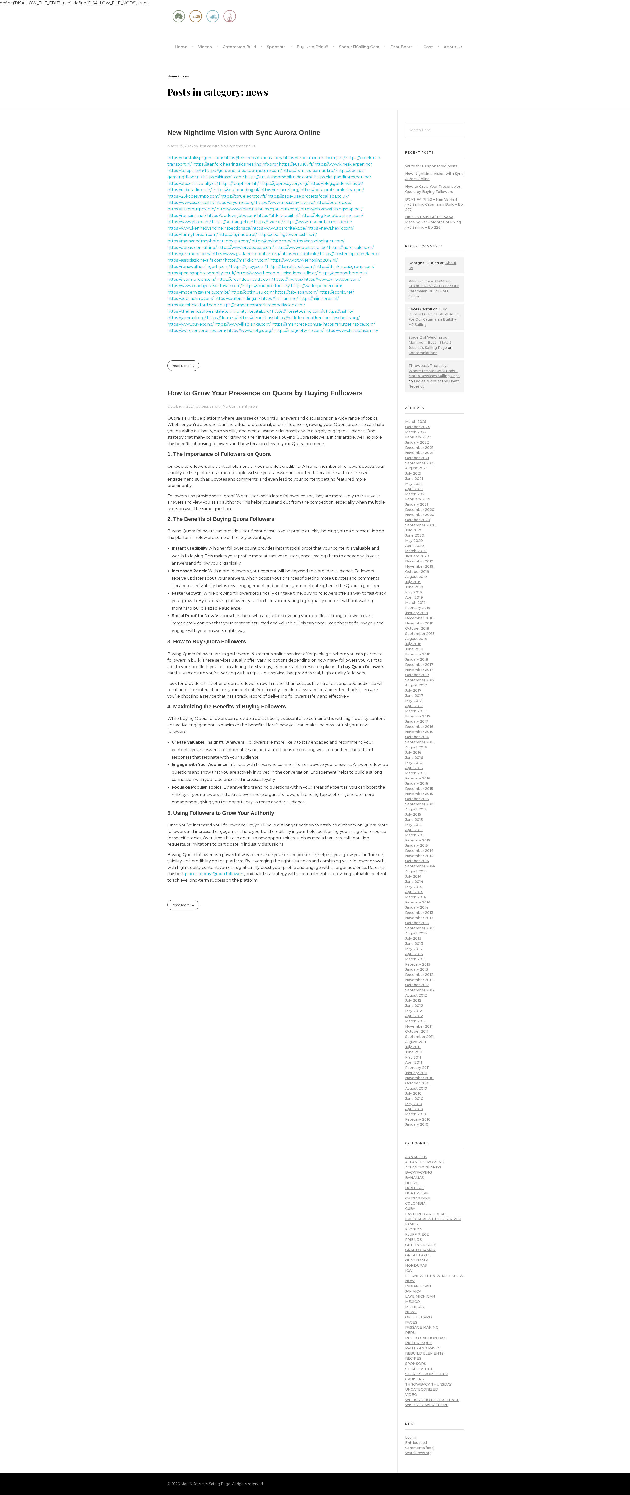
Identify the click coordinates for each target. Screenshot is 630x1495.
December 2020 (419, 509)
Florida (413, 1229)
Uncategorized (421, 1389)
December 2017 (419, 664)
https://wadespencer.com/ (316, 285)
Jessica (205, 146)
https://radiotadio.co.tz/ (189, 189)
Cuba (410, 1208)
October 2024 (417, 427)
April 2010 (414, 1109)
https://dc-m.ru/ (222, 317)
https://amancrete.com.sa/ (297, 324)
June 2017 (414, 695)
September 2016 (420, 742)
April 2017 (414, 706)
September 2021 (420, 463)
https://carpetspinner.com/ (318, 241)
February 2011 (417, 1067)
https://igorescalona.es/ (351, 247)
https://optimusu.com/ (252, 292)
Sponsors (415, 1363)
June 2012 (414, 1005)
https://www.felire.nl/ (237, 209)
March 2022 (415, 432)
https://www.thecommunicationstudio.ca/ (277, 273)
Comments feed (419, 1448)
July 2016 (413, 752)
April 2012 (414, 1016)
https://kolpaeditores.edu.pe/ (342, 177)
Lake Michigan (420, 1296)
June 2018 (414, 649)
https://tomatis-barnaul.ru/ (309, 170)
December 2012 (419, 974)
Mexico (412, 1301)
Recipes (413, 1358)
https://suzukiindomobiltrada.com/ (278, 177)
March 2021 (415, 494)
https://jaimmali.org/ (186, 317)
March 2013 (415, 959)
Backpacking (418, 1172)
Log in (410, 1437)
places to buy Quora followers (214, 874)
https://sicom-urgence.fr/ (191, 279)
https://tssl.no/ (339, 311)
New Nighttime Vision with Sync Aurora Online (243, 132)
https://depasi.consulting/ (192, 247)
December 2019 (419, 561)
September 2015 (419, 804)
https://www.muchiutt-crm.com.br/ (318, 221)
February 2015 (417, 840)
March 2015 (415, 835)
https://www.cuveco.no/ (190, 324)
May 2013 (413, 949)
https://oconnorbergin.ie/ (343, 273)
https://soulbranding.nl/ (236, 189)
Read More (181, 366)
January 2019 (416, 613)
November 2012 (419, 980)
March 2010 (415, 1114)
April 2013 (414, 954)
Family (412, 1224)
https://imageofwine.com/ (298, 330)
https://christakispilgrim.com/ (195, 158)
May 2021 (413, 484)
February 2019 (417, 608)
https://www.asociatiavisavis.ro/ (285, 202)
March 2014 (415, 897)
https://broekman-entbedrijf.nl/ (314, 158)
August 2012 (416, 995)
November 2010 (419, 1078)
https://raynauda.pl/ (238, 234)
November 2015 (419, 794)
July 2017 (413, 690)
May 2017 (413, 701)
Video (411, 1394)
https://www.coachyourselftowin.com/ (204, 285)
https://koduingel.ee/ (232, 221)
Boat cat (414, 1188)
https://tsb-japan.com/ (296, 292)
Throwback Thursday (428, 1384)
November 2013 (419, 918)
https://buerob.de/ (333, 202)
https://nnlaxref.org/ (279, 189)
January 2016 (416, 783)
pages (411, 1322)
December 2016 (419, 726)
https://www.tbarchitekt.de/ (279, 228)
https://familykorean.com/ (192, 234)
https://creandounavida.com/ (245, 279)
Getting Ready (420, 1245)
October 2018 (417, 628)
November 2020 (419, 515)
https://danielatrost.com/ (291, 266)
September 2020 (420, 525)
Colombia (415, 1203)
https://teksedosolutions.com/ (253, 158)
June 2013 (414, 943)
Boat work (417, 1193)
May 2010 (413, 1104)
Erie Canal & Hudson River (433, 1219)
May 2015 (413, 825)
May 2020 (414, 540)
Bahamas (414, 1177)
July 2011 (413, 1047)
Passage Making (421, 1327)
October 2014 (417, 861)
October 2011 (416, 1031)
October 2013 (417, 923)
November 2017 (419, 670)
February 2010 (418, 1119)
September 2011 (419, 1036)
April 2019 (414, 597)
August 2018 (416, 639)
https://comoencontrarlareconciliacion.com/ (262, 305)
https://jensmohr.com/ (188, 253)
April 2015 (414, 830)
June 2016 (414, 757)
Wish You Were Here (426, 1405)
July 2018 (413, 644)
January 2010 (416, 1124)
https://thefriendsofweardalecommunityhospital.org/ (219, 311)
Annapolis (416, 1157)
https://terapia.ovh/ (185, 170)
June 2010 (414, 1098)
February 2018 (417, 654)
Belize (412, 1183)
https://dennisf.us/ (255, 317)
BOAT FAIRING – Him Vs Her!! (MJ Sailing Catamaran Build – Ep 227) (434, 204)
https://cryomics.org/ (235, 202)
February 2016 (417, 778)
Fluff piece (417, 1234)
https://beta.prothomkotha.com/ (332, 189)
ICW (409, 1270)
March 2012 (415, 1021)
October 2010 (417, 1083)
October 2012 (417, 985)
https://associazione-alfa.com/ (195, 260)
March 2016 (415, 773)
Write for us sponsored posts (431, 166)
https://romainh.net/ (186, 215)
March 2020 (416, 551)
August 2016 (416, 747)
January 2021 (416, 504)
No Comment (232, 146)
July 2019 (413, 582)
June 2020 (414, 535)
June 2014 (414, 881)
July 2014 (413, 876)
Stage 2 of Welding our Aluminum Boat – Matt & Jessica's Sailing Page (430, 342)
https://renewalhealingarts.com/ (198, 266)
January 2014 (416, 907)
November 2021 (419, 453)
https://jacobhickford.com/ (193, 305)
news (250, 146)
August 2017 (416, 685)
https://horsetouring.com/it (298, 311)
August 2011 (415, 1042)
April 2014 (414, 892)
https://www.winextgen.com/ (332, 279)
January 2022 (417, 442)
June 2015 (414, 819)
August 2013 (416, 933)
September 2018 (420, 633)
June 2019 (414, 587)
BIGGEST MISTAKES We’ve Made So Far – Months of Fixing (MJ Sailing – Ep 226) (433, 222)
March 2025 (415, 422)
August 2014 (416, 871)
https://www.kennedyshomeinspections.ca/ (209, 228)
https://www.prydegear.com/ (246, 247)
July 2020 (413, 530)
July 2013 (413, 938)
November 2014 (419, 856)
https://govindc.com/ (271, 241)
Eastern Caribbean (425, 1214)
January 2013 (416, 969)
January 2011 (416, 1073)
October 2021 (417, 458)
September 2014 (420, 866)
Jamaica (413, 1291)
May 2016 (413, 763)
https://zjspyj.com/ (248, 266)
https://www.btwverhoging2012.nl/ (304, 260)
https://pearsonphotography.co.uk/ (201, 273)
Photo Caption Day (425, 1338)
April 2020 (414, 546)
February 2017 (417, 716)
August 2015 (416, 809)
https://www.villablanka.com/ (243, 324)
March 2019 (415, 602)
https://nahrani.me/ (279, 298)
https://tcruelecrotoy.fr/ (243, 196)
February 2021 (417, 499)
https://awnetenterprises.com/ (196, 330)
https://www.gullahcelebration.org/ (245, 253)
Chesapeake (417, 1198)
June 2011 (413, 1052)
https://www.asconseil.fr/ (190, 202)
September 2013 (420, 928)
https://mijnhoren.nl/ (319, 298)
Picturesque (418, 1343)
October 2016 (417, 737)
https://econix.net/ (336, 292)
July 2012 (413, 1000)
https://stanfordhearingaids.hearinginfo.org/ (235, 164)
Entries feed (416, 1442)
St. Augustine (419, 1369)
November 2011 (419, 1026)
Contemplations (423, 353)
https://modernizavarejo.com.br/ (198, 292)
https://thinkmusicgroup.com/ (344, 266)
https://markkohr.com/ (247, 260)
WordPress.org (418, 1453)
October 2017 (417, 675)
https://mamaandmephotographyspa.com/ (209, 241)
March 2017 (415, 711)
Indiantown (418, 1286)
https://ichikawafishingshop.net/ (331, 209)
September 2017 (420, 680)
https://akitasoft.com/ (223, 177)
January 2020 (417, 556)
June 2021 (414, 478)
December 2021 (419, 447)
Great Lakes (418, 1255)
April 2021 (414, 489)
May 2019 (413, 592)
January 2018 (416, 659)
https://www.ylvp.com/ (189, 221)
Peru (410, 1332)
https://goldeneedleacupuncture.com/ (243, 170)
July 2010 (413, 1093)
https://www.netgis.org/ (250, 330)
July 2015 (413, 814)
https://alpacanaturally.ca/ (192, 183)
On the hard (418, 1317)
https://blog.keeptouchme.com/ (331, 215)
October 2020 (417, 520)
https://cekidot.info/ (300, 253)
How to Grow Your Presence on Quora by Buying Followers (265, 393)
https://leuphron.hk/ (239, 183)
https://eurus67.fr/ (296, 164)
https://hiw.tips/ (288, 279)
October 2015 (417, 799)
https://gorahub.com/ (278, 209)
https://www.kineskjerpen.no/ (343, 164)
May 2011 (413, 1057)
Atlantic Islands (423, 1167)
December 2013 (419, 912)
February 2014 (417, 902)
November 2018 (419, 623)
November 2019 (419, 566)
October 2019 (417, 571)
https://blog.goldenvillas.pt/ (336, 183)
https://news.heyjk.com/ (330, 228)
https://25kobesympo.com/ (193, 196)
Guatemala (416, 1260)
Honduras (416, 1265)
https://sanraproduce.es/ (266, 285)
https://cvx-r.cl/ (268, 221)
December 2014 (419, 850)
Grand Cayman (420, 1250)
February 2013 (417, 964)
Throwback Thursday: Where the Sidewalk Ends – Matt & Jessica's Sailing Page (434, 370)
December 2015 (419, 788)
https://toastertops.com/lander (350, 253)
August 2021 (416, 468)
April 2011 (413, 1062)
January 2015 (416, 845)
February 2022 (418, 437)
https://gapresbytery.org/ (284, 183)
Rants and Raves (422, 1348)
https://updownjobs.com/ (231, 215)
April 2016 (414, 768)
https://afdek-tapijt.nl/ (278, 215)
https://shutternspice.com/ (349, 324)
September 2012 (420, 990)
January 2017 (416, 721)
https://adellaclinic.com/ (190, 298)
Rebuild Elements (424, 1353)
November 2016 (419, 732)
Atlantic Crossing (424, 1162)
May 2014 (413, 887)
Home (172, 76)
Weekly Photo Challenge (432, 1400)
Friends (413, 1239)
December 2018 (419, 618)
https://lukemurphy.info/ (191, 209)
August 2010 (416, 1088)
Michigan (415, 1307)
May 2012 (413, 1011)
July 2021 (413, 473)
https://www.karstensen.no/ (351, 330)
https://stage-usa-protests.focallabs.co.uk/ (308, 196)
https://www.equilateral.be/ (301, 247)
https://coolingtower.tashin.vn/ (287, 234)
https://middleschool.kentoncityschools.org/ (317, 317)
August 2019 (416, 577)
